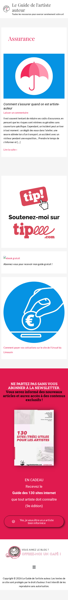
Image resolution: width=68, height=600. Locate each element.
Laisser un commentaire (15, 112)
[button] (34, 567)
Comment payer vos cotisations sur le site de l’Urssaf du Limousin (32, 350)
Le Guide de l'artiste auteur (31, 7)
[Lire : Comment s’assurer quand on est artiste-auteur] (33, 76)
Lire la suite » (10, 149)
